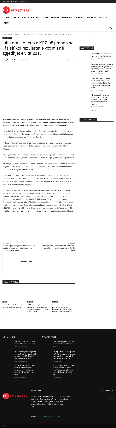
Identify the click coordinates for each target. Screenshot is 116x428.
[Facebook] (99, 1)
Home (4, 34)
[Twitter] (106, 1)
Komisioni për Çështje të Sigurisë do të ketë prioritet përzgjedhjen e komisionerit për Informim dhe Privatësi (18, 248)
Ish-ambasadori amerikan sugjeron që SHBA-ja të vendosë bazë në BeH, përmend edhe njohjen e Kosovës (100, 99)
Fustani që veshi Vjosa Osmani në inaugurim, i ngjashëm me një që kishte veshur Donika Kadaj (58, 248)
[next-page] (7, 316)
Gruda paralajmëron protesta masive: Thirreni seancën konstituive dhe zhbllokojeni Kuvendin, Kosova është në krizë (101, 83)
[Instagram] (103, 1)
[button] (111, 28)
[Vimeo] (109, 1)
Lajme (10, 34)
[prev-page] (3, 316)
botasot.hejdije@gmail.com (50, 416)
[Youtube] (112, 1)
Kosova (16, 34)
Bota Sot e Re (11, 60)
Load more (95, 111)
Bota (4, 301)
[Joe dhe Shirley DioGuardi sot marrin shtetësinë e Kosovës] (13, 294)
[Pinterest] (29, 65)
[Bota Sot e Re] (3, 60)
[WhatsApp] (34, 65)
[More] (39, 65)
